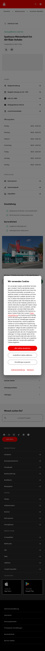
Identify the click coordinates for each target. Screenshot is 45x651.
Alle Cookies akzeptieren (22, 348)
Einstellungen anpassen (22, 362)
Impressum (30, 370)
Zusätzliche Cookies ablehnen (22, 355)
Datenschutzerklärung (18, 370)
